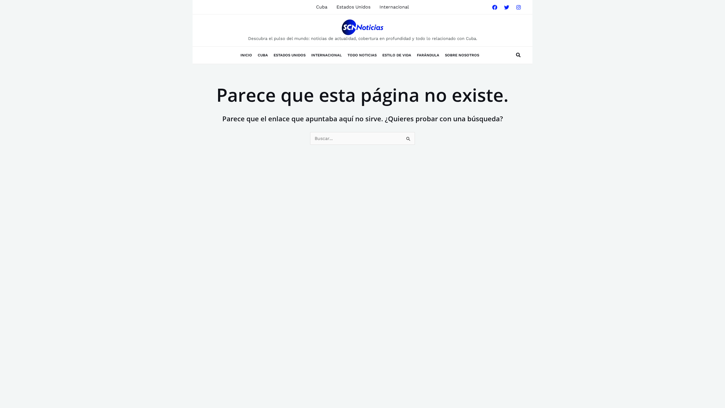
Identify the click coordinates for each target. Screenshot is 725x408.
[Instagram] (518, 7)
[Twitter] (506, 7)
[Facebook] (494, 7)
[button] (518, 56)
